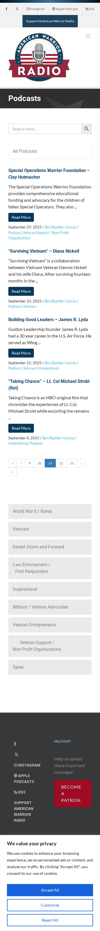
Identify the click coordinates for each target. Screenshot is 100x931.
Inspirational (18, 443)
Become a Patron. (71, 793)
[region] (50, 883)
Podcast (14, 232)
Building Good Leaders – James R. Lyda (48, 319)
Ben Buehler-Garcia (60, 227)
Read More (21, 217)
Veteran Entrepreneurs (41, 368)
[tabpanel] (50, 332)
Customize (50, 905)
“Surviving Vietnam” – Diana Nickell (43, 251)
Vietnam (29, 306)
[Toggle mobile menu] (89, 36)
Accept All (50, 890)
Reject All (50, 920)
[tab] (50, 151)
